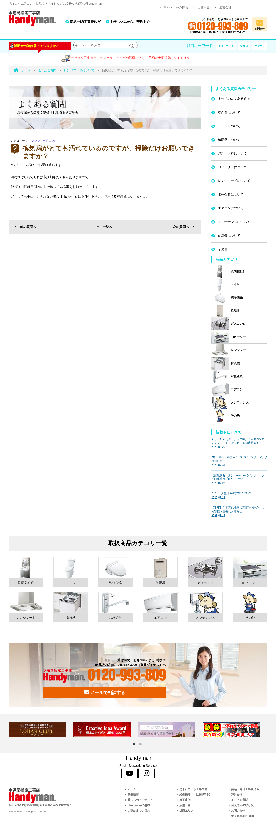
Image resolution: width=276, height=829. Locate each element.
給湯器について (229, 140)
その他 (222, 249)
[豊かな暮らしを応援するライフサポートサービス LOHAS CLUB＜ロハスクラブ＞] (41, 729)
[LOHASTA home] (170, 729)
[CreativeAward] (105, 729)
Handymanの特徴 (176, 7)
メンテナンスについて (234, 222)
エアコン (260, 46)
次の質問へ (181, 227)
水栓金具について (231, 194)
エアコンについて (231, 208)
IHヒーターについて (232, 167)
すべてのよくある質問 (234, 98)
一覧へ (107, 227)
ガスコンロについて (232, 153)
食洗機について (229, 235)
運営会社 (225, 7)
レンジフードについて (45, 140)
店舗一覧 (204, 7)
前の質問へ (28, 227)
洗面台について (229, 112)
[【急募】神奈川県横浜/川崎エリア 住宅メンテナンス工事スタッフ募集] (235, 729)
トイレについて (229, 126)
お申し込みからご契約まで (130, 21)
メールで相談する (107, 692)
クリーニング (226, 46)
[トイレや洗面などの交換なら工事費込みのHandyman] (57, 795)
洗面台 (244, 46)
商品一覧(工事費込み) (85, 21)
